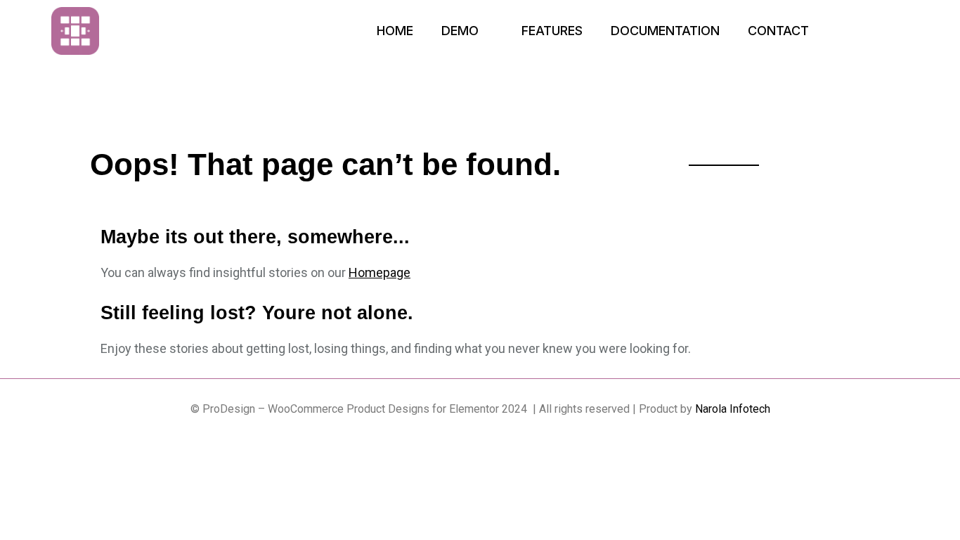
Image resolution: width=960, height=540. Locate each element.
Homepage (379, 272)
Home (395, 30)
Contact (778, 30)
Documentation (665, 30)
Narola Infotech (732, 409)
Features (552, 30)
